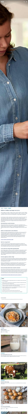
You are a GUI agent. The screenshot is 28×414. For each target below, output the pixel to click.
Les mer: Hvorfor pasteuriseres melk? (7, 239)
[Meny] (26, 2)
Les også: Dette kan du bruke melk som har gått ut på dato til (11, 274)
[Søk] (24, 2)
